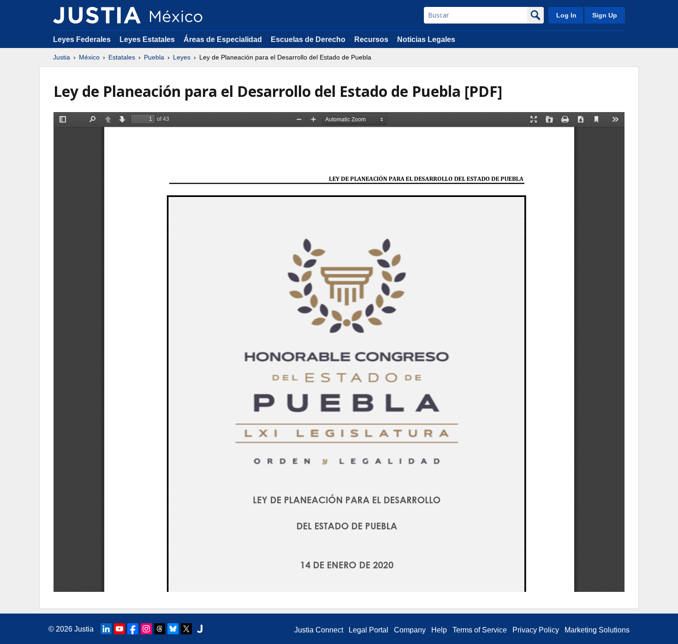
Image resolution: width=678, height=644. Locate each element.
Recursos (371, 39)
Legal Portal (368, 630)
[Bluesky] (172, 628)
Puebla (154, 57)
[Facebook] (132, 628)
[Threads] (159, 628)
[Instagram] (146, 628)
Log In (566, 15)
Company (410, 630)
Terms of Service (479, 630)
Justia (61, 57)
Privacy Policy (535, 630)
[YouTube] (119, 628)
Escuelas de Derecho (308, 39)
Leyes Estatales (147, 39)
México (89, 57)
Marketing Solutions (597, 630)
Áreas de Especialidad (223, 39)
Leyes (181, 57)
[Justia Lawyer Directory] (199, 628)
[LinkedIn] (106, 628)
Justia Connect (318, 630)
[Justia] (97, 15)
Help (439, 630)
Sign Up (604, 15)
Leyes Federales (82, 39)
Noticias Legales (426, 39)
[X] (186, 628)
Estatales (121, 57)
